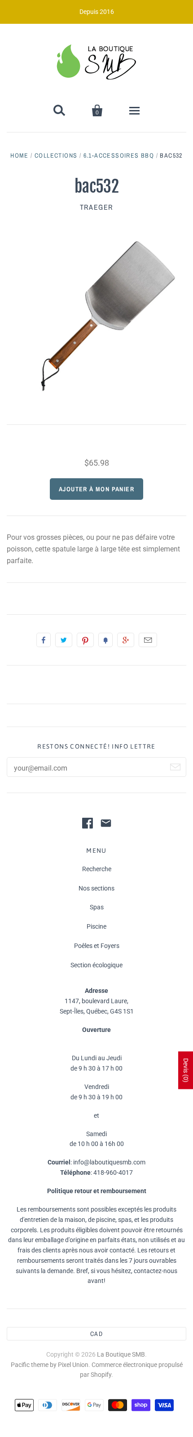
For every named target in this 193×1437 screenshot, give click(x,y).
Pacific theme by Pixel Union (49, 1364)
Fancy (105, 640)
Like (43, 640)
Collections (56, 155)
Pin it (85, 640)
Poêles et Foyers (96, 945)
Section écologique (96, 965)
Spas (97, 907)
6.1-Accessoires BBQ (118, 155)
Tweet (63, 640)
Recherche (96, 869)
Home (19, 155)
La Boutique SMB (121, 1354)
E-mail (148, 640)
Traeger (96, 207)
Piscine (96, 926)
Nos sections (96, 888)
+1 (125, 640)
